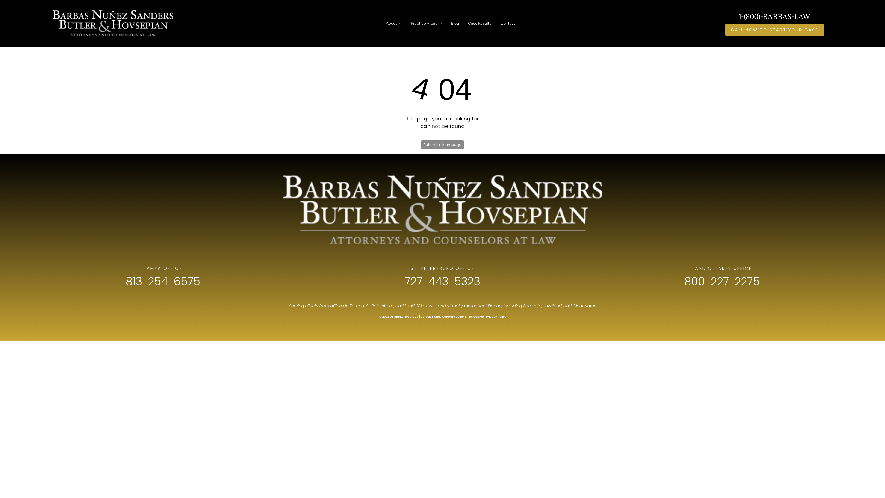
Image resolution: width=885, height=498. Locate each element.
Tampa (357, 306)
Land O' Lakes (418, 306)
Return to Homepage (442, 144)
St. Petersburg (380, 306)
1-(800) (749, 16)
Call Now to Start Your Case (774, 30)
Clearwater (584, 306)
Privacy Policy (496, 316)
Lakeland (552, 306)
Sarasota (532, 306)
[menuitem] (393, 23)
